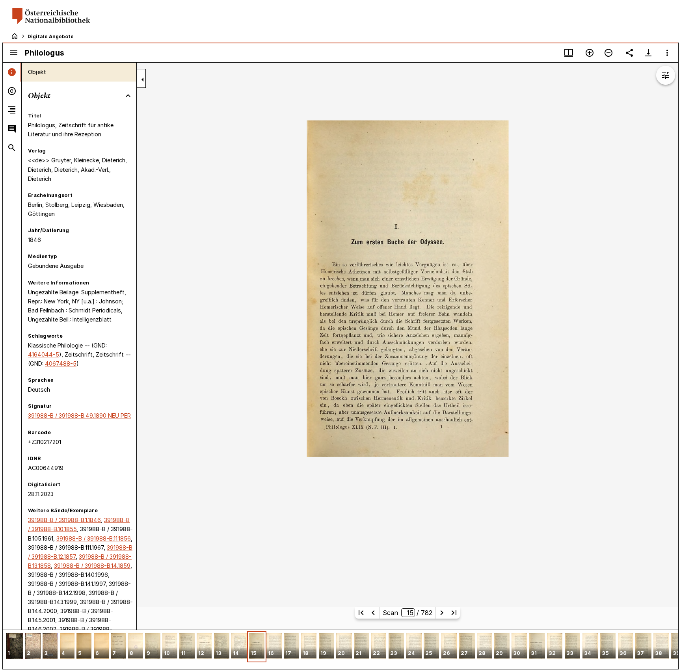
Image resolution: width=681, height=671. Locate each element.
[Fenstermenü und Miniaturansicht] (568, 52)
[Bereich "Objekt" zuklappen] (128, 96)
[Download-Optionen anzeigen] (648, 52)
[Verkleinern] (608, 52)
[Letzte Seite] (454, 613)
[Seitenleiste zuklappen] (142, 79)
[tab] (12, 72)
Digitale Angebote (51, 36)
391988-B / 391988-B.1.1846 (64, 520)
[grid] (340, 649)
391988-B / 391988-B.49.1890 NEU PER (79, 415)
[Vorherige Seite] (373, 613)
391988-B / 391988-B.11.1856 (93, 538)
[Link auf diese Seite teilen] (629, 52)
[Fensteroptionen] (667, 52)
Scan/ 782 (408, 613)
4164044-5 (43, 354)
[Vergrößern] (589, 52)
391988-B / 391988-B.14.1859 (92, 565)
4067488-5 (60, 363)
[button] (14, 646)
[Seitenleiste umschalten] (13, 52)
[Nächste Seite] (441, 613)
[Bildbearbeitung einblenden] (665, 75)
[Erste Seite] (361, 613)
